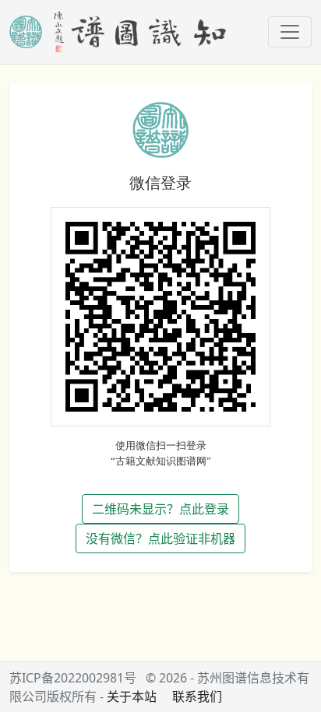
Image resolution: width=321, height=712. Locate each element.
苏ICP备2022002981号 (72, 677)
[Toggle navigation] (290, 31)
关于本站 (132, 696)
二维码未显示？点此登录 (160, 508)
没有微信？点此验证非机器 (160, 538)
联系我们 (197, 696)
